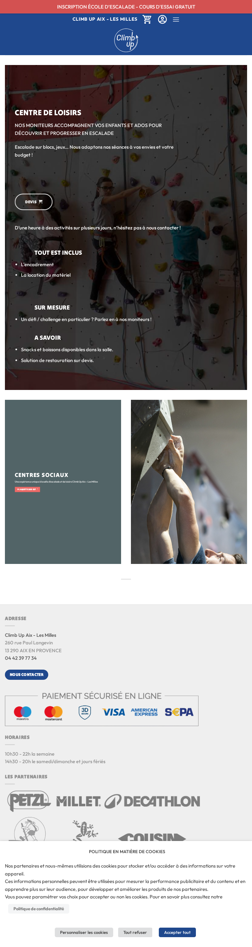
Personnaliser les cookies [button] (84, 932)
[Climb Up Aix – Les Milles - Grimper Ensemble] (126, 40)
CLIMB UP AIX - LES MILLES (105, 19)
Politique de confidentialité (38, 908)
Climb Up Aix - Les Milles (30, 635)
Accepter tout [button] (177, 932)
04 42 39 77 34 (21, 658)
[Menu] (175, 19)
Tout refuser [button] (135, 932)
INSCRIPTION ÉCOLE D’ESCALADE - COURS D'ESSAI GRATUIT (126, 7)
